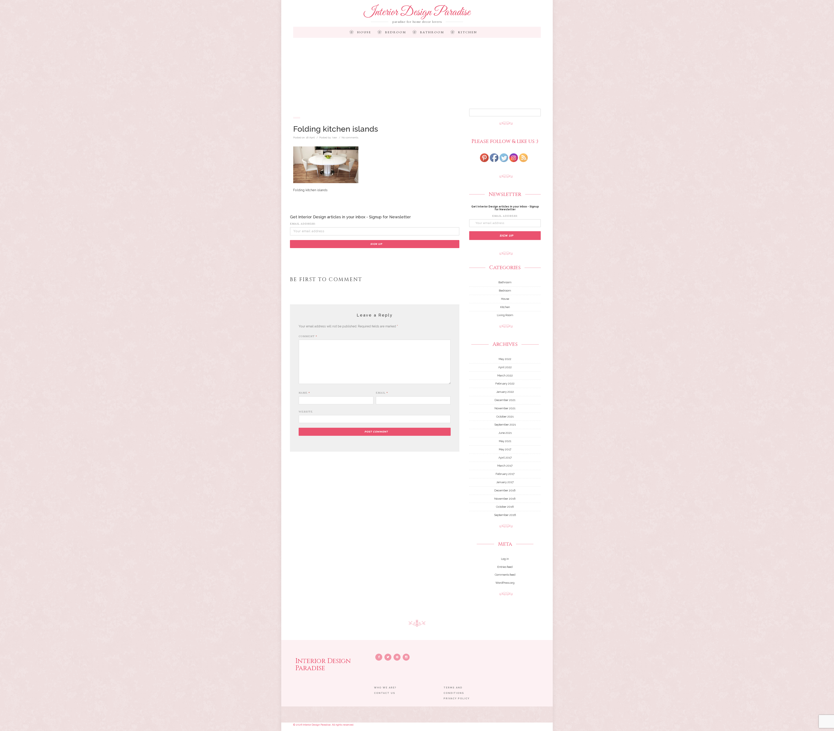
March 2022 (505, 375)
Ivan (334, 137)
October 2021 (505, 416)
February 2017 (505, 474)
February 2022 (505, 383)
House (364, 32)
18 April (310, 137)
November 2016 (505, 498)
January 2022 (505, 391)
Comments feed (505, 574)
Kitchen (467, 32)
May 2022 (505, 359)
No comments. (350, 137)
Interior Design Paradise (417, 12)
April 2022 (505, 367)
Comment (308, 336)
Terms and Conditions (453, 690)
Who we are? (385, 687)
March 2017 (505, 465)
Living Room (505, 315)
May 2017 (505, 449)
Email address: (303, 223)
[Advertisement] (417, 76)
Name (304, 392)
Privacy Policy (456, 698)
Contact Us (384, 693)
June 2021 (505, 432)
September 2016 (505, 515)
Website (306, 411)
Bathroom (432, 32)
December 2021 (505, 400)
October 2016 (505, 506)
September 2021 (505, 424)
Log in (505, 558)
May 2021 (505, 441)
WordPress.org (505, 582)
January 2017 (505, 482)
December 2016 (505, 490)
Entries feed (505, 567)
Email (382, 392)
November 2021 (505, 408)
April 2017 (505, 457)
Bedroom (395, 32)
